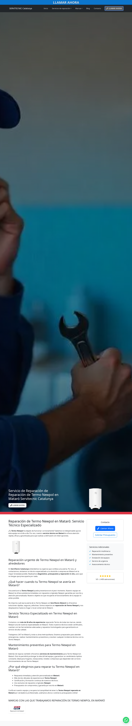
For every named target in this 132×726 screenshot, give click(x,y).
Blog (88, 8)
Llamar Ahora (66, 2)
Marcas (78, 8)
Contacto (97, 8)
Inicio (46, 8)
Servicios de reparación (61, 8)
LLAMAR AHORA (18, 505)
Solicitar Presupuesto (105, 535)
